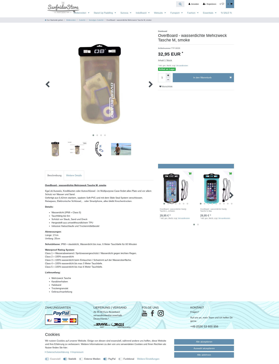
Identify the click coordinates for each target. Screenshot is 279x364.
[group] (176, 188)
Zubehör (82, 20)
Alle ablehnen (204, 354)
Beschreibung (54, 175)
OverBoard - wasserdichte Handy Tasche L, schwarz (173, 210)
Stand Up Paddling (104, 12)
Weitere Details (74, 175)
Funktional (129, 359)
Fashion (191, 12)
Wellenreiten (80, 12)
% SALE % (226, 12)
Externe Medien (92, 359)
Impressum (77, 352)
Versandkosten (182, 65)
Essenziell (55, 359)
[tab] (54, 175)
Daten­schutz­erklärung (58, 352)
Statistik (72, 359)
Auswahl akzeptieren (204, 348)
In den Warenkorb (202, 77)
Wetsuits (158, 12)
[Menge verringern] (168, 80)
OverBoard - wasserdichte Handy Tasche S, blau (213, 210)
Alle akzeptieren (204, 341)
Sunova (124, 12)
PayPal (111, 359)
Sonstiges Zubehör (96, 20)
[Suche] (180, 4)
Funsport (175, 12)
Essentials (208, 12)
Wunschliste (166, 86)
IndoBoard (141, 12)
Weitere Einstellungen (148, 359)
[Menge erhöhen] (168, 75)
